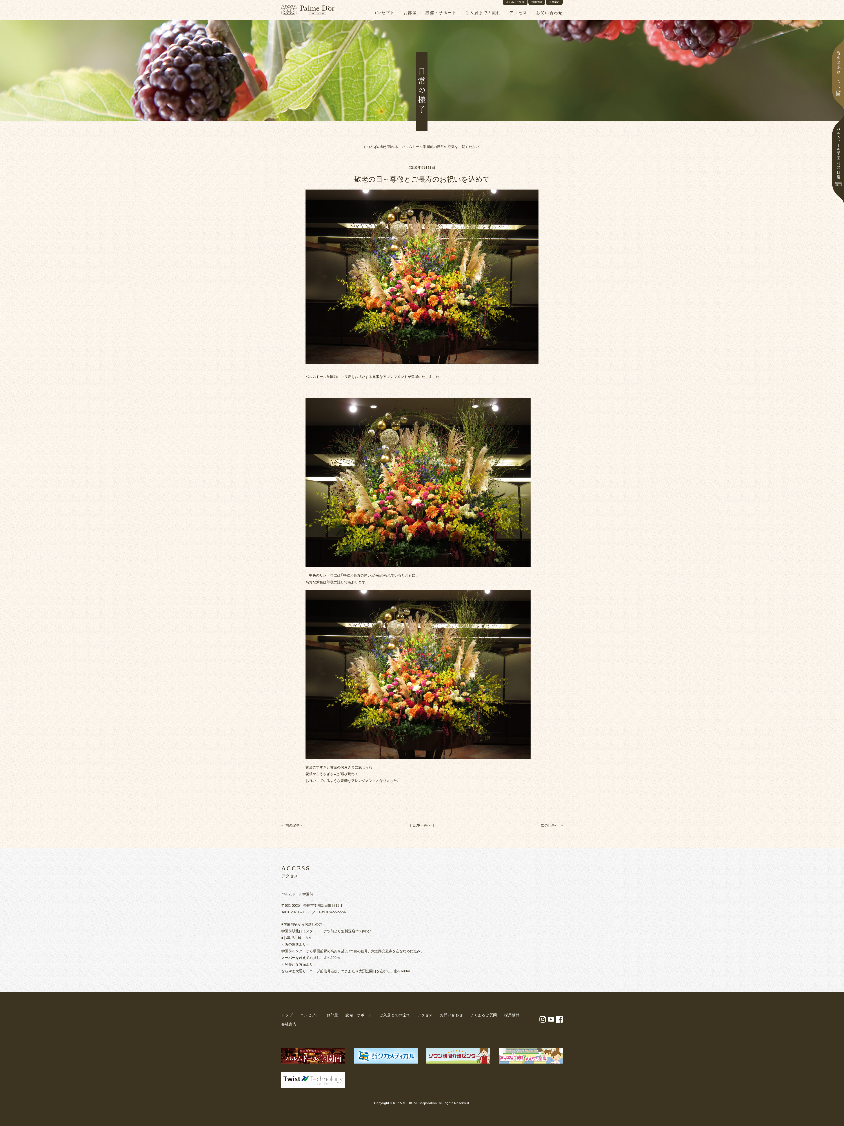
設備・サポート (359, 1015)
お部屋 (332, 1015)
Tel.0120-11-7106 (295, 911)
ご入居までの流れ (395, 1015)
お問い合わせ (451, 1015)
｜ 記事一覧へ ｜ (422, 825)
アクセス (425, 1015)
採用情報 (512, 1015)
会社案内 (288, 1024)
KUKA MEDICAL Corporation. (415, 1102)
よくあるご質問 (483, 1015)
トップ (287, 1015)
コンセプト (309, 1015)
